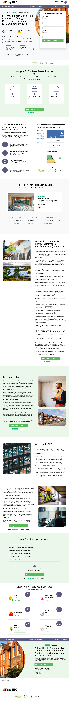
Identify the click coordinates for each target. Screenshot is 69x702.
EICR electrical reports (46, 318)
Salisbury (40, 334)
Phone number (45, 25)
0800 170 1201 (59, 2)
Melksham (61, 338)
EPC (3, 682)
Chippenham (50, 334)
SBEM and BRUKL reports (52, 319)
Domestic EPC (61, 316)
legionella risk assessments (40, 322)
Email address (45, 21)
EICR (6, 682)
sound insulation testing (59, 320)
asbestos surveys (43, 320)
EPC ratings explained (60, 351)
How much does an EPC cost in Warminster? (19, 556)
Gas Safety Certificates (55, 318)
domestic (53, 325)
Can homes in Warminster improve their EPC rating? (21, 547)
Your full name (45, 16)
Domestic (48, 36)
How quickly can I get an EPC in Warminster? (19, 550)
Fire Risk (29, 682)
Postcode (44, 30)
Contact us (38, 675)
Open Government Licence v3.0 (50, 313)
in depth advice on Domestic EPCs (21, 420)
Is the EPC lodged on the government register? (20, 559)
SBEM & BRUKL (34, 682)
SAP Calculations (23, 682)
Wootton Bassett (40, 338)
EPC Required (45, 35)
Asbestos (40, 682)
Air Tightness (16, 682)
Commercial (58, 36)
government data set (48, 306)
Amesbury (61, 334)
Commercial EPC (38, 318)
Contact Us (49, 348)
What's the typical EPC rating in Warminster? (19, 544)
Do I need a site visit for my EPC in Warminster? (20, 553)
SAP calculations (44, 319)
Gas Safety (10, 682)
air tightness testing (50, 320)
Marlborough (50, 338)
